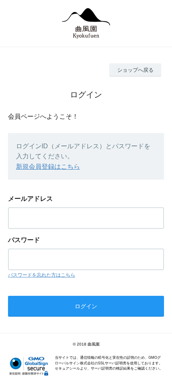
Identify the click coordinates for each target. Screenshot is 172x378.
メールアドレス (30, 198)
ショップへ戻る (135, 70)
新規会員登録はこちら (48, 166)
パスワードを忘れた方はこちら (41, 275)
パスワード (24, 240)
